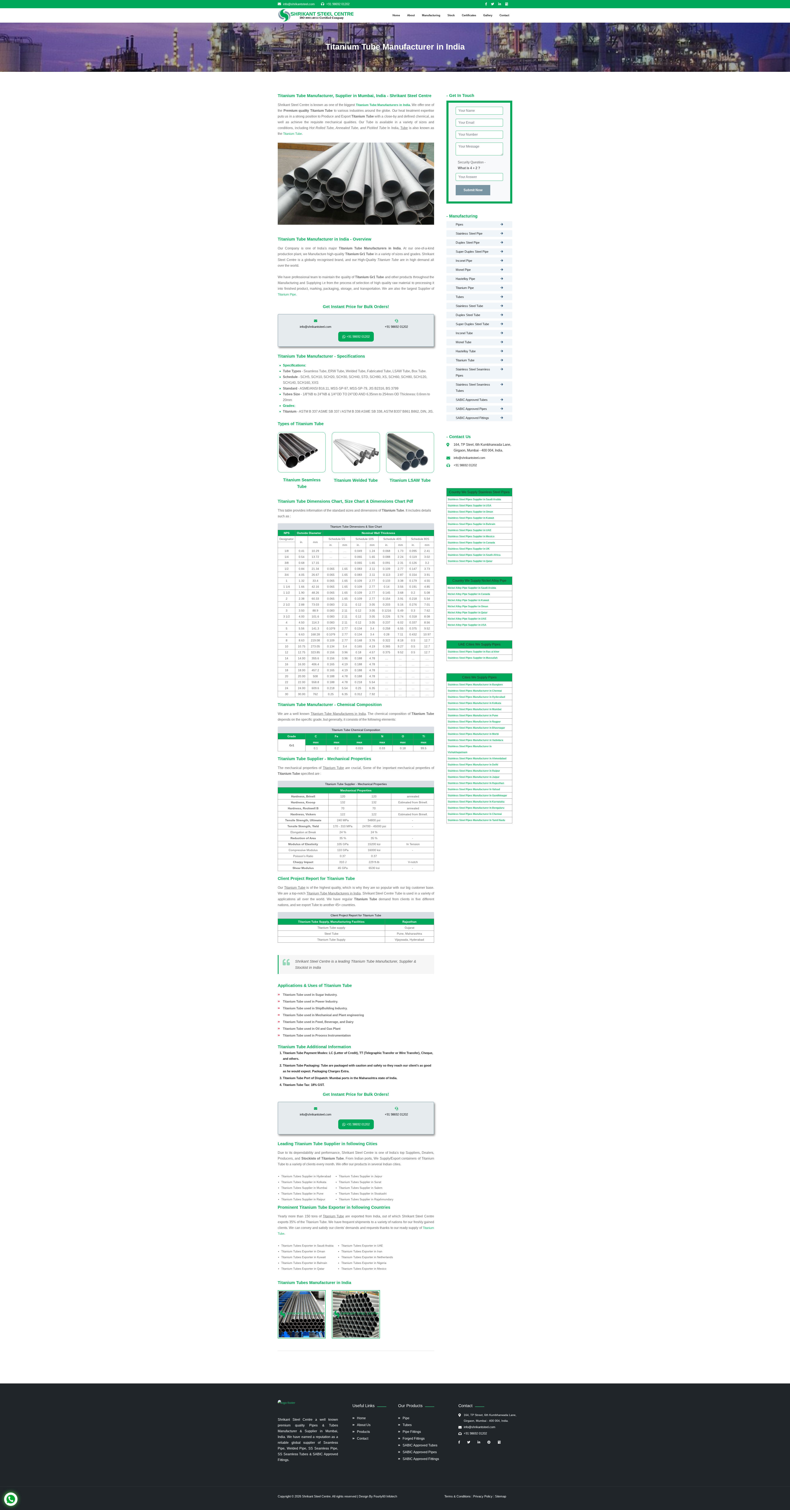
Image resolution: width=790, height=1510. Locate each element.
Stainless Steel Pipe (469, 233)
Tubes (460, 297)
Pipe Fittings (412, 1431)
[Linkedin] (501, 4)
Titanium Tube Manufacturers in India (383, 105)
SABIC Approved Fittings (472, 418)
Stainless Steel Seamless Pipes (473, 372)
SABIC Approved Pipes (471, 409)
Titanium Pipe (465, 288)
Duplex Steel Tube (468, 315)
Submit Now (473, 190)
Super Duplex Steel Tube (472, 324)
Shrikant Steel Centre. (317, 1496)
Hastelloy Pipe (465, 278)
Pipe (406, 1418)
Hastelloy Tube (466, 351)
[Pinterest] (491, 1442)
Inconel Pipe (464, 260)
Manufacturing (431, 15)
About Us (364, 1425)
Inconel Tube (464, 333)
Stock (451, 15)
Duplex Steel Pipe (468, 242)
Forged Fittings (414, 1438)
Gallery (487, 15)
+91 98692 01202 (338, 4)
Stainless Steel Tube (469, 306)
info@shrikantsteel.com (299, 4)
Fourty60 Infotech (385, 1496)
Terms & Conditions (457, 1496)
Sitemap (500, 1496)
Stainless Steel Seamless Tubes (473, 387)
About (411, 15)
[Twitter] (494, 4)
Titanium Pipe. (287, 294)
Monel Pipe (463, 269)
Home (396, 15)
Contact (504, 15)
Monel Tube (463, 342)
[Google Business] (508, 4)
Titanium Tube (292, 133)
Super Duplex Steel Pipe (472, 251)
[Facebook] (488, 4)
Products (363, 1431)
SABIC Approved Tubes (472, 399)
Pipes (459, 224)
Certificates (469, 15)
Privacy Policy (483, 1496)
